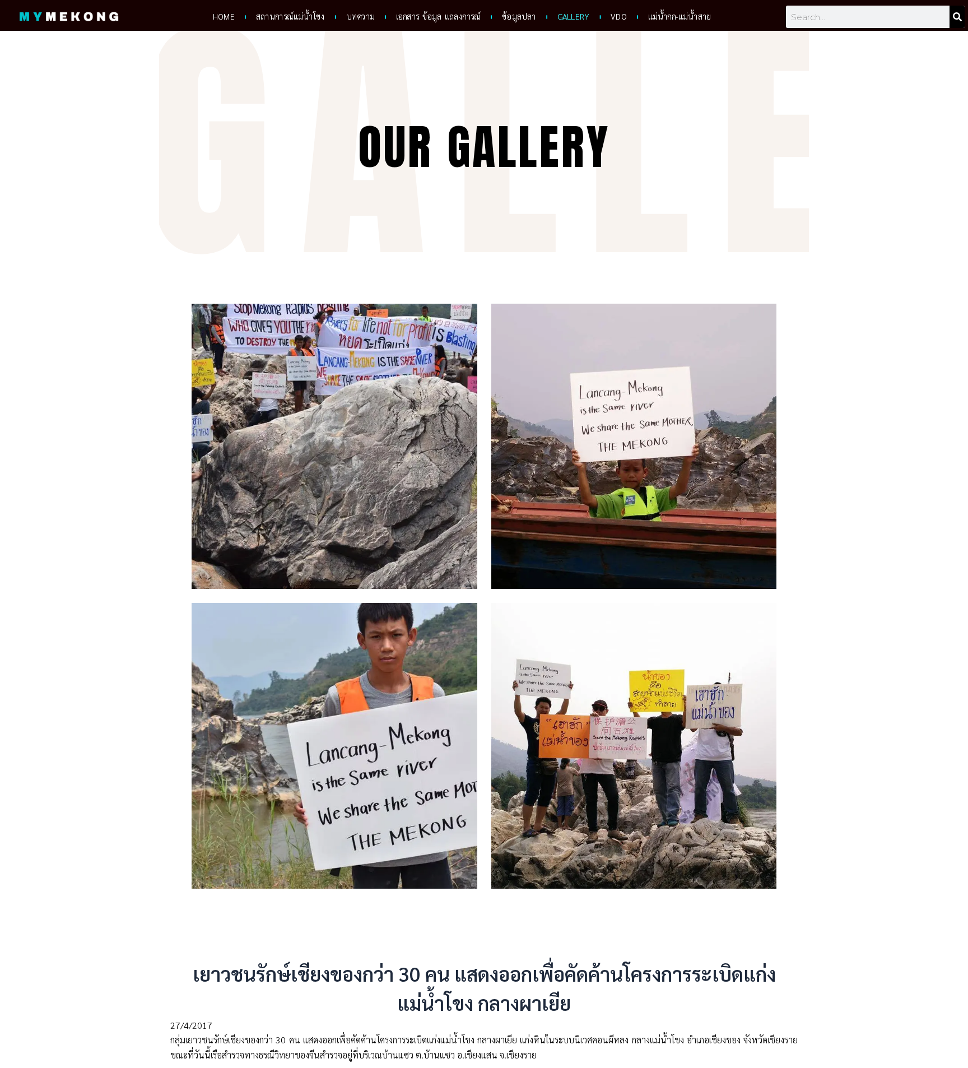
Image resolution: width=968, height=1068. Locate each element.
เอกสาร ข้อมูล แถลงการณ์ (438, 17)
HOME (223, 17)
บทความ (360, 17)
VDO (618, 17)
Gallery (573, 17)
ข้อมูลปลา (519, 17)
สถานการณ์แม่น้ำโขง (289, 17)
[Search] (957, 17)
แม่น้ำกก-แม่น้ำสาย (679, 17)
